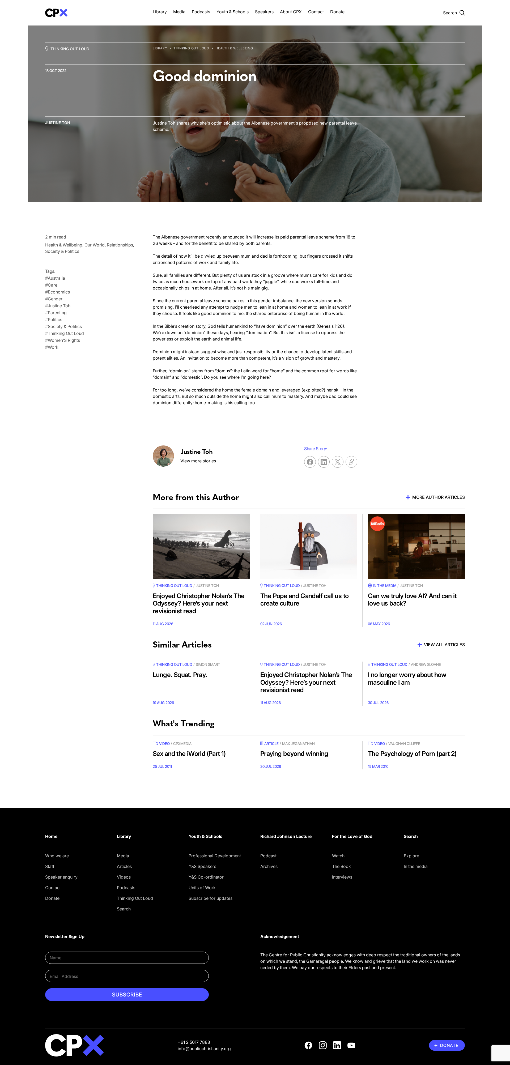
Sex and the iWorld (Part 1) (189, 753)
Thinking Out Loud (69, 48)
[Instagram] (323, 1045)
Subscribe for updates (210, 898)
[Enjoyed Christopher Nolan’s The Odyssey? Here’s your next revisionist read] (201, 546)
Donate (337, 11)
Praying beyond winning (294, 753)
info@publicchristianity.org (204, 1048)
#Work (51, 347)
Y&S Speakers (202, 866)
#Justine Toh (57, 305)
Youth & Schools (232, 11)
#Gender (53, 298)
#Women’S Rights (62, 340)
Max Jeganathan (298, 743)
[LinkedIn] (337, 1045)
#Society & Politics (63, 326)
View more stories (198, 460)
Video (164, 743)
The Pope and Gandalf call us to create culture (304, 599)
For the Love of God (352, 836)
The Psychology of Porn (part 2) (412, 753)
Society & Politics (62, 251)
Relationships (120, 245)
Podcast (268, 855)
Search (124, 908)
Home (51, 836)
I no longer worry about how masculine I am (407, 678)
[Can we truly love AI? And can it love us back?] (416, 546)
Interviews (342, 877)
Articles (124, 866)
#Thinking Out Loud (64, 333)
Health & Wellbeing (234, 48)
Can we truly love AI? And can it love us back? (412, 599)
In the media (416, 866)
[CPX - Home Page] (93, 12)
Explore (411, 855)
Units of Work (202, 887)
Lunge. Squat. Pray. (180, 675)
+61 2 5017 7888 (194, 1042)
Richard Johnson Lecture (286, 836)
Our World (94, 245)
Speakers (264, 11)
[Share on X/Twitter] (337, 462)
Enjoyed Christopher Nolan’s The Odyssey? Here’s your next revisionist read (198, 603)
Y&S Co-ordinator (206, 877)
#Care (51, 285)
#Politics (53, 319)
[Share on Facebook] (310, 462)
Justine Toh (57, 122)
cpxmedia (182, 743)
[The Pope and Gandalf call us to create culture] (308, 546)
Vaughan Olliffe (404, 743)
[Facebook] (308, 1045)
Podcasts (201, 11)
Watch (338, 855)
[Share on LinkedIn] (324, 462)
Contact (316, 11)
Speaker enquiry (61, 877)
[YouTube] (351, 1045)
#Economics (57, 292)
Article (271, 743)
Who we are (57, 855)
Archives (269, 866)
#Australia (55, 278)
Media (179, 11)
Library (160, 11)
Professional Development (215, 855)
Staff (49, 866)
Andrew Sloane (426, 664)
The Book (341, 866)
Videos (124, 877)
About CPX (291, 11)
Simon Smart (208, 664)
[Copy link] (351, 462)
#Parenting (56, 312)
